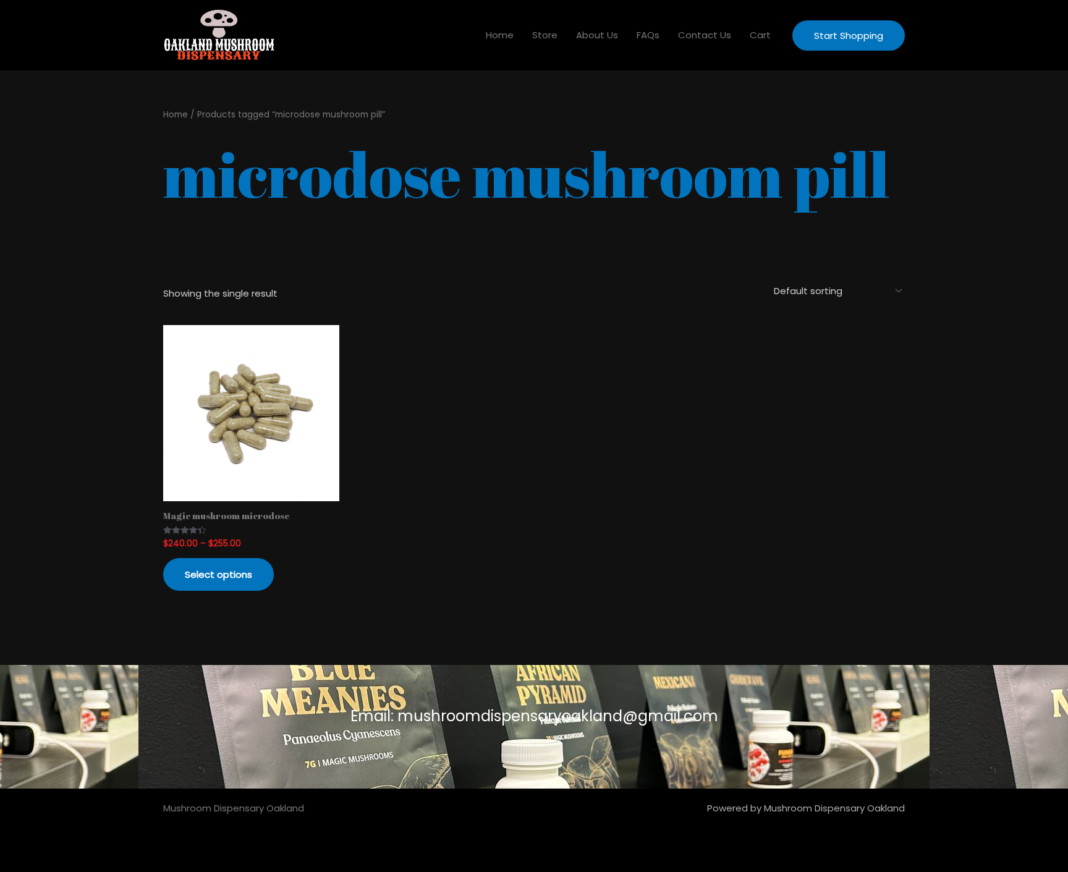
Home (500, 34)
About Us (597, 34)
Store (544, 34)
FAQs (648, 34)
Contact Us (704, 34)
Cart (760, 34)
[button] (848, 35)
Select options (218, 574)
